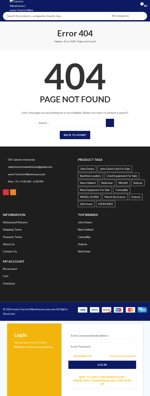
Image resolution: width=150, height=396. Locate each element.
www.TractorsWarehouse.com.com (34, 309)
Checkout (9, 283)
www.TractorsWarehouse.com (26, 174)
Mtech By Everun (115, 196)
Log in (102, 364)
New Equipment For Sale (95, 189)
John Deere (87, 168)
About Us (9, 244)
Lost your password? (122, 356)
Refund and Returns (15, 222)
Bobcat (138, 182)
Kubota (135, 196)
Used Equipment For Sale (122, 175)
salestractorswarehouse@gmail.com (30, 166)
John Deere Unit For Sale (115, 168)
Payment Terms (12, 237)
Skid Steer (86, 204)
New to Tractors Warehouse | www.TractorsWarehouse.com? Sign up (102, 380)
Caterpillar (121, 189)
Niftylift (123, 182)
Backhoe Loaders (90, 175)
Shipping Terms (12, 229)
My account (10, 268)
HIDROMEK (105, 204)
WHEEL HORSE (89, 196)
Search (142, 16)
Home (58, 41)
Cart (5, 276)
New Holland (88, 182)
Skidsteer (107, 182)
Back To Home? (75, 135)
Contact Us (10, 251)
